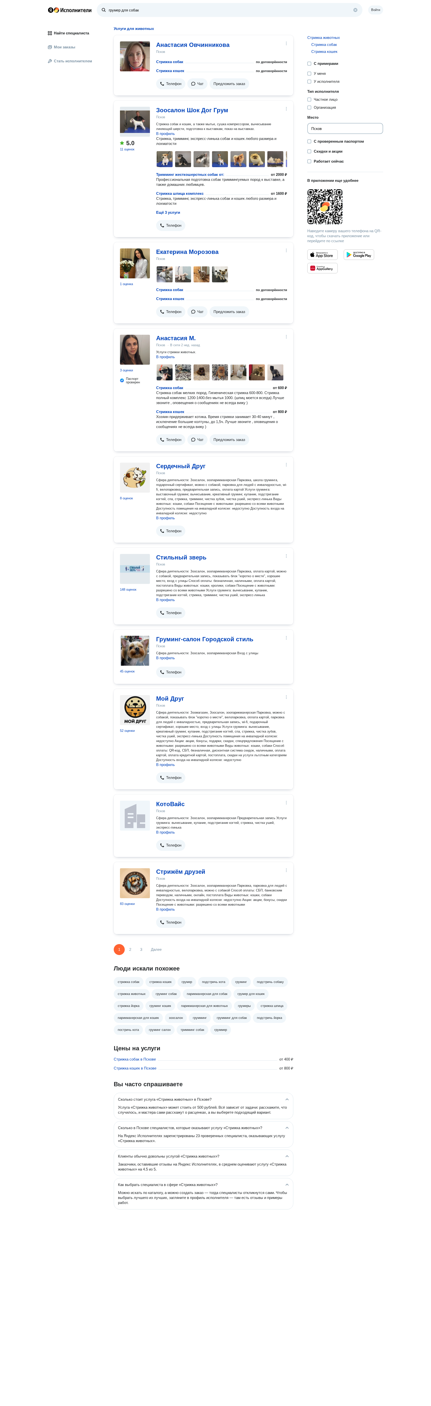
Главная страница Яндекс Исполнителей (70, 10)
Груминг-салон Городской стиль (204, 639)
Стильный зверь (181, 557)
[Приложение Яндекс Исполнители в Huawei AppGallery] (322, 268)
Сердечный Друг (181, 466)
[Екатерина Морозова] (135, 263)
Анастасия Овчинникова (192, 44)
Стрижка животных (323, 37)
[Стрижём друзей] (135, 883)
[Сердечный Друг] (135, 478)
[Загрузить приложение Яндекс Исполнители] (345, 206)
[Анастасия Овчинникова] (135, 56)
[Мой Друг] (135, 710)
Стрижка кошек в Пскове (135, 1068)
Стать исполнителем (73, 61)
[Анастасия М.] (135, 350)
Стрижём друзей (180, 871)
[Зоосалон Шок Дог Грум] (135, 122)
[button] (170, 83)
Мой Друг (170, 698)
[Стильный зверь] (135, 569)
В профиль (165, 133)
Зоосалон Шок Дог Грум (192, 110)
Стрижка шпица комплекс (180, 193)
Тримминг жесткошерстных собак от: (190, 174)
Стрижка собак (169, 62)
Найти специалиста (71, 33)
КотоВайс (170, 804)
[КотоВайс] (135, 816)
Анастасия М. (176, 338)
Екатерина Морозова (187, 251)
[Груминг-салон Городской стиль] (135, 651)
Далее (156, 949)
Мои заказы (64, 47)
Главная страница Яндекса (50, 10)
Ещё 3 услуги (168, 212)
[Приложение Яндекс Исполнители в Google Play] (359, 254)
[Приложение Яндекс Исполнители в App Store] (322, 254)
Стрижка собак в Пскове (135, 1059)
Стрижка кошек (170, 71)
